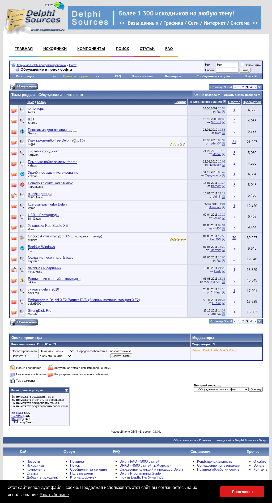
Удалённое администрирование (53, 172)
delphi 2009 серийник (44, 268)
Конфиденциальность (214, 461)
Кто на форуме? (83, 477)
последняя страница (87, 236)
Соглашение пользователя (218, 465)
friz (30, 250)
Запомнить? (253, 65)
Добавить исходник (42, 477)
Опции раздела (205, 94)
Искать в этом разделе (240, 94)
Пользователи (142, 76)
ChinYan (216, 292)
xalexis (32, 165)
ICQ (31, 119)
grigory (32, 239)
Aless (31, 112)
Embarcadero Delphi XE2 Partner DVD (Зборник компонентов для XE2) (84, 300)
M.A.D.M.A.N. (212, 281)
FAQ (169, 48)
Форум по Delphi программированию (41, 65)
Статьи (147, 48)
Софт (72, 65)
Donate (258, 465)
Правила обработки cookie (218, 469)
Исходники (55, 48)
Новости (33, 461)
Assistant (215, 207)
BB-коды (17, 412)
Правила (77, 461)
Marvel (216, 154)
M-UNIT (216, 122)
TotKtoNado (35, 186)
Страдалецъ (213, 175)
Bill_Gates (34, 218)
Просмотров (252, 102)
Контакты (260, 469)
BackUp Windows (41, 247)
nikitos (32, 282)
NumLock (215, 164)
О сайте (259, 461)
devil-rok (33, 293)
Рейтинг (180, 102)
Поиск (122, 48)
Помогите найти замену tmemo (52, 162)
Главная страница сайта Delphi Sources (227, 440)
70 (234, 238)
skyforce (33, 261)
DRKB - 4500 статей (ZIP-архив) (145, 465)
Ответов (234, 102)
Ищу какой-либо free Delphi (49, 140)
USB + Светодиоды (43, 215)
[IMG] (15, 419)
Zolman (32, 176)
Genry (32, 133)
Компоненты (91, 48)
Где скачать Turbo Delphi (47, 204)
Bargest (216, 185)
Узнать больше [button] (54, 494)
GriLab (216, 217)
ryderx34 (215, 143)
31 (234, 142)
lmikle (217, 271)
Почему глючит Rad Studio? (50, 183)
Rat (219, 111)
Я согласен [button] (242, 491)
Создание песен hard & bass (50, 257)
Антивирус (48, 236)
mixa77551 (35, 271)
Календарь (173, 76)
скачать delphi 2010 (43, 289)
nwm (218, 132)
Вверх (263, 440)
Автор (41, 102)
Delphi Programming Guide (140, 473)
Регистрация (25, 76)
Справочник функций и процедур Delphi (151, 469)
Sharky (32, 122)
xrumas (216, 313)
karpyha (33, 154)
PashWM (215, 239)
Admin (217, 196)
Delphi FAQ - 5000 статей (139, 461)
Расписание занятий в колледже (54, 279)
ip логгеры (36, 108)
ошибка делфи (40, 194)
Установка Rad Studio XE (48, 226)
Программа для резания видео (52, 130)
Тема (30, 102)
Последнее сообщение (205, 101)
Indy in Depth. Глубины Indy (141, 477)
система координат (43, 151)
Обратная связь (185, 440)
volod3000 (34, 303)
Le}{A (31, 144)
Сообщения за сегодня (213, 76)
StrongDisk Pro (39, 311)
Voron (31, 208)
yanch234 (215, 228)
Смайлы (17, 415)
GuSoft (216, 303)
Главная (24, 48)
